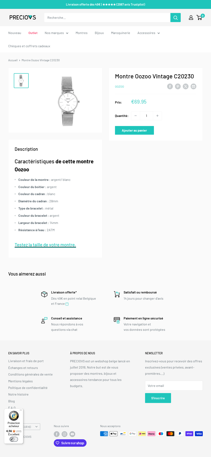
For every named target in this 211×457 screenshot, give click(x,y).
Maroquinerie (120, 33)
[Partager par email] (193, 86)
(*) (67, 303)
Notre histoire (18, 394)
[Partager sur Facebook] (170, 86)
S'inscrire (158, 398)
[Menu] (20, 411)
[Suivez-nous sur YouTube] (72, 434)
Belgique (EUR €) (21, 427)
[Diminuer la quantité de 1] (135, 115)
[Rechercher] (175, 17)
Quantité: (122, 116)
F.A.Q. (12, 408)
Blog (11, 401)
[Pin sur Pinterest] (178, 86)
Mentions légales (20, 381)
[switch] (14, 439)
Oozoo (119, 86)
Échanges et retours (23, 368)
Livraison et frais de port (26, 361)
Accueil (13, 60)
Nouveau (14, 33)
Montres (82, 33)
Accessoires (146, 33)
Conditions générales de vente (30, 374)
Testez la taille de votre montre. (45, 244)
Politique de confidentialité (28, 388)
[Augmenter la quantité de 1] (157, 115)
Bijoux (99, 33)
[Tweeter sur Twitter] (186, 86)
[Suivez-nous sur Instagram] (64, 434)
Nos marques (54, 33)
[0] (199, 17)
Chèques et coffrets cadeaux (29, 46)
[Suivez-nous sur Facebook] (57, 434)
